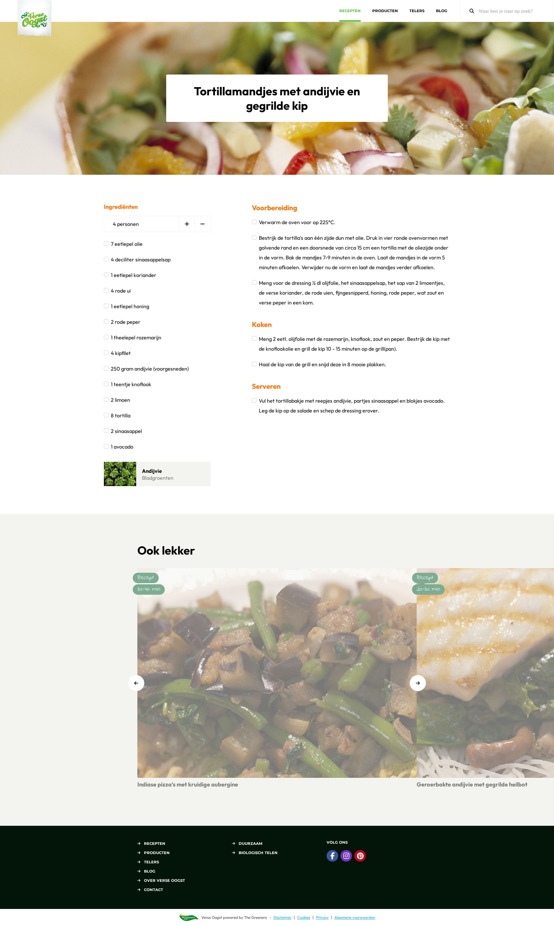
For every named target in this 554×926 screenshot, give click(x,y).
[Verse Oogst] (34, 18)
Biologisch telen (258, 852)
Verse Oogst (211, 917)
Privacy (322, 917)
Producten (385, 10)
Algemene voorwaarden (354, 917)
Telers (416, 10)
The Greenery (255, 917)
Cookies (303, 917)
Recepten (350, 10)
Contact (153, 889)
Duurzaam (250, 843)
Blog (441, 10)
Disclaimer (282, 917)
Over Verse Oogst (164, 880)
